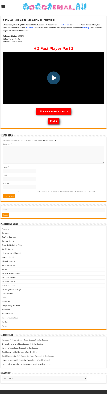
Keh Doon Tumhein (9, 277)
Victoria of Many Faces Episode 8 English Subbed (20, 348)
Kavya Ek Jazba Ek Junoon (11, 273)
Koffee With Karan (8, 281)
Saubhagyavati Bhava (10, 318)
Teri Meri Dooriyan (9, 237)
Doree (4, 298)
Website (6, 183)
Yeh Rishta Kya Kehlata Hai (11, 253)
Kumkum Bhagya (8, 241)
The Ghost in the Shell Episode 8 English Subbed (19, 352)
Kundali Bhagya (7, 249)
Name (6, 167)
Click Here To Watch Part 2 (53, 111)
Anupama (5, 229)
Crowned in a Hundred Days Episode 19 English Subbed (22, 344)
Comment (7, 144)
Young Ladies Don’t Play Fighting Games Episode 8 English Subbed (26, 364)
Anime (4, 326)
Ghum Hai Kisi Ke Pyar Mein (12, 245)
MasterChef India (8, 285)
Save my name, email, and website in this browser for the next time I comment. (66, 191)
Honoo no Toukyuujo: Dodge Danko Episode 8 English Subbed (25, 340)
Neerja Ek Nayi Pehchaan (11, 306)
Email (5, 175)
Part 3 (53, 121)
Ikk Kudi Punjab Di (8, 261)
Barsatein (5, 233)
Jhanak (4, 269)
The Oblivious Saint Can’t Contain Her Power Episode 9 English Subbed (28, 356)
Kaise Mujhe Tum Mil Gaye (11, 290)
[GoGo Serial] (53, 6)
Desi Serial (30, 28)
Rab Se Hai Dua (7, 314)
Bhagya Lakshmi (8, 257)
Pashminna (6, 310)
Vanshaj (5, 322)
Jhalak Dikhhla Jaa (8, 265)
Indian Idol (6, 302)
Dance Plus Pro (7, 294)
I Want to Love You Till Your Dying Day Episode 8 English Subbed (26, 360)
